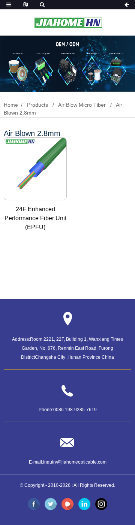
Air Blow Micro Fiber (82, 105)
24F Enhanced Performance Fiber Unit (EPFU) (35, 218)
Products (37, 105)
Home (11, 105)
